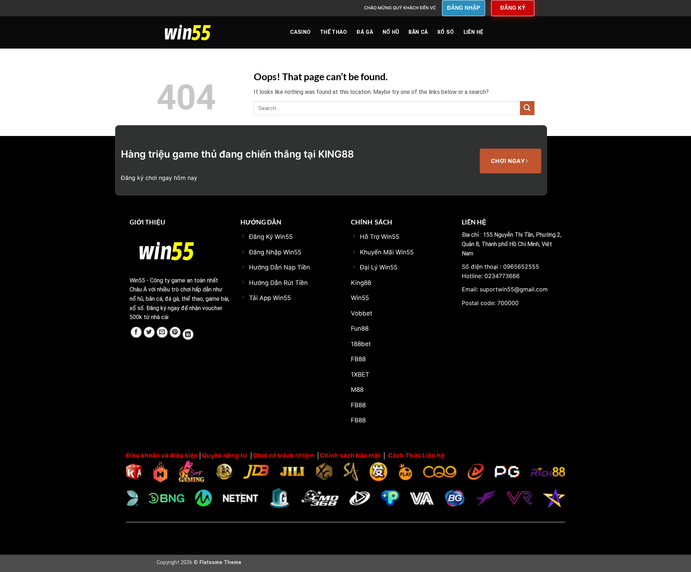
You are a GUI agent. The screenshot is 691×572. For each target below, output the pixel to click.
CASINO (300, 32)
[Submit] (527, 108)
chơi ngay (509, 161)
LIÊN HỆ (474, 32)
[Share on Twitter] (149, 332)
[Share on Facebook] (136, 332)
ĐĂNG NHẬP (463, 8)
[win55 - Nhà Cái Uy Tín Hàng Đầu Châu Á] (193, 32)
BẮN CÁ (418, 32)
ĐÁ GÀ (364, 32)
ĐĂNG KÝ (512, 8)
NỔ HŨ (391, 32)
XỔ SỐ (445, 32)
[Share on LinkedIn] (188, 334)
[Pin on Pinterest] (175, 332)
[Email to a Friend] (162, 332)
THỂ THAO (333, 32)
